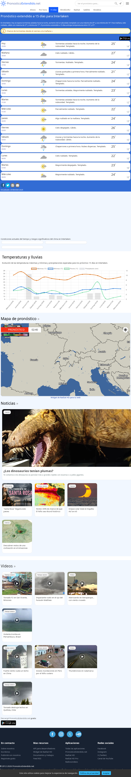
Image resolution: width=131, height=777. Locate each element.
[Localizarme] (120, 4)
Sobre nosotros (7, 748)
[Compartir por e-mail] (17, 185)
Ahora (32, 9)
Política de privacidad (89, 773)
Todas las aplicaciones (75, 748)
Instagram (102, 751)
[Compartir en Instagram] (12, 185)
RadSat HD (70, 755)
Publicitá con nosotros (11, 755)
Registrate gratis (8, 758)
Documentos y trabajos (43, 755)
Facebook (102, 748)
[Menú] (127, 3)
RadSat (77, 9)
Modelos (97, 9)
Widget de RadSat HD (42, 751)
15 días (53, 9)
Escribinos (5, 751)
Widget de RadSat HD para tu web (65, 397)
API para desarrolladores (44, 748)
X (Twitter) (102, 755)
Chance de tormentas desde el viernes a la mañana (30, 31)
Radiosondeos (71, 761)
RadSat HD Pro (71, 758)
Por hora (43, 9)
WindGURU (65, 9)
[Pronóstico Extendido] (20, 3)
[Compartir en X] (8, 185)
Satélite (86, 9)
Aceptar (106, 773)
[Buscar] (116, 4)
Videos (7, 566)
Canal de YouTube (105, 758)
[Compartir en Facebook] (3, 185)
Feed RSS (37, 758)
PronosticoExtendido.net (76, 751)
